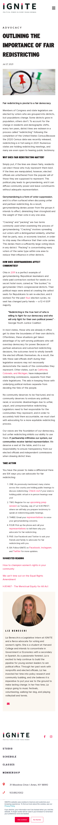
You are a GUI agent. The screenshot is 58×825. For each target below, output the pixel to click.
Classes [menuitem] (9, 764)
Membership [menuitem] (11, 772)
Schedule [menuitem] (10, 756)
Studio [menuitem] (8, 748)
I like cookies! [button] (22, 819)
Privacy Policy (10, 806)
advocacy (12, 28)
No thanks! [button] (37, 819)
